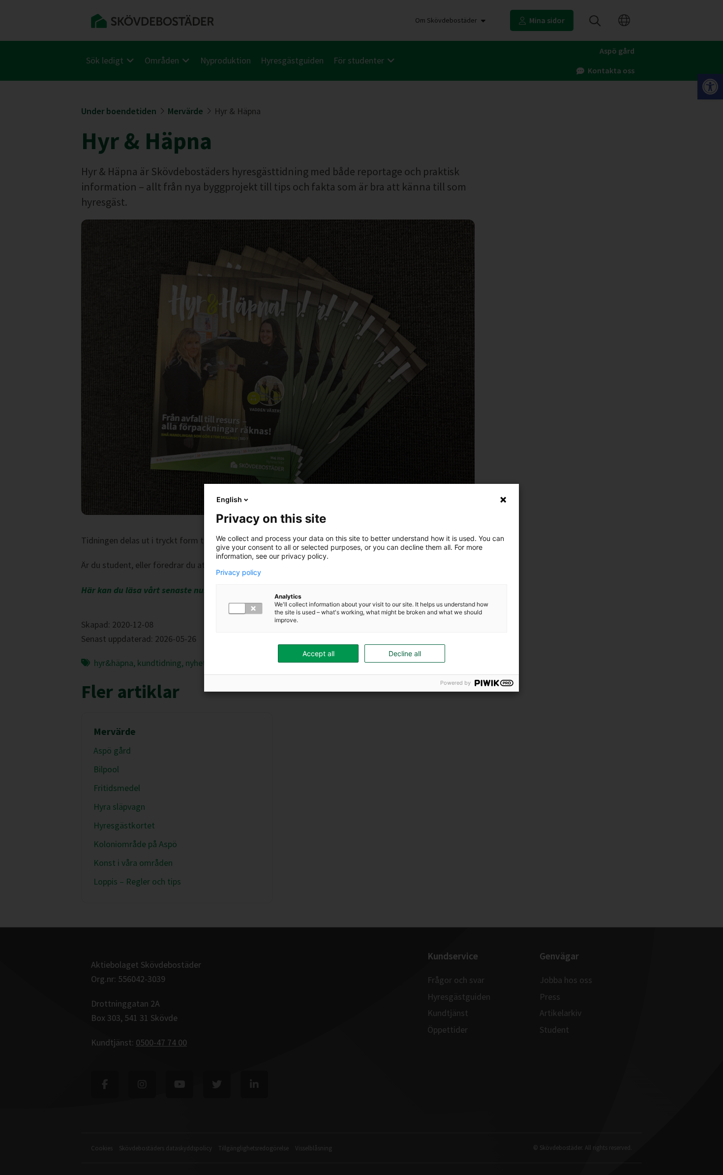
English (229, 499)
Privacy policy (238, 572)
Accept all (318, 653)
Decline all (405, 653)
